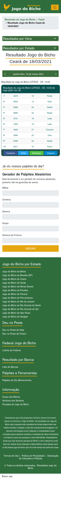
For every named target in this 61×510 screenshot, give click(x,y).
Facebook (10, 153)
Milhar (5, 187)
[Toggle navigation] (55, 7)
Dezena (6, 211)
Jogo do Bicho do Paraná (14, 294)
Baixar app (7, 476)
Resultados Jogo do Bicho (42, 467)
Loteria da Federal (11, 350)
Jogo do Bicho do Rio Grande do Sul (20, 309)
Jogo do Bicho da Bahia (14, 271)
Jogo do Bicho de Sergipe (15, 316)
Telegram (51, 153)
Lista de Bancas (10, 366)
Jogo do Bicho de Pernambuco (17, 297)
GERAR (30, 248)
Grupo (5, 223)
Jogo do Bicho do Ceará (14, 278)
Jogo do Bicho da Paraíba (15, 290)
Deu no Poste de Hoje (13, 329)
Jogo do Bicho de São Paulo (16, 312)
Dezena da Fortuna (12, 235)
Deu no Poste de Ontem (14, 333)
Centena (6, 199)
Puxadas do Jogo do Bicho (15, 404)
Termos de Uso (11, 455)
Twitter (23, 153)
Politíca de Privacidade (33, 455)
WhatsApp (36, 153)
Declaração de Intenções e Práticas (39, 457)
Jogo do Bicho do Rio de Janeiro (18, 301)
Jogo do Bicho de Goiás (14, 282)
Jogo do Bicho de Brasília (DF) (17, 275)
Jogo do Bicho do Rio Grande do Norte (21, 305)
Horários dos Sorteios (13, 400)
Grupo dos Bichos (11, 396)
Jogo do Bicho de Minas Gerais (17, 286)
